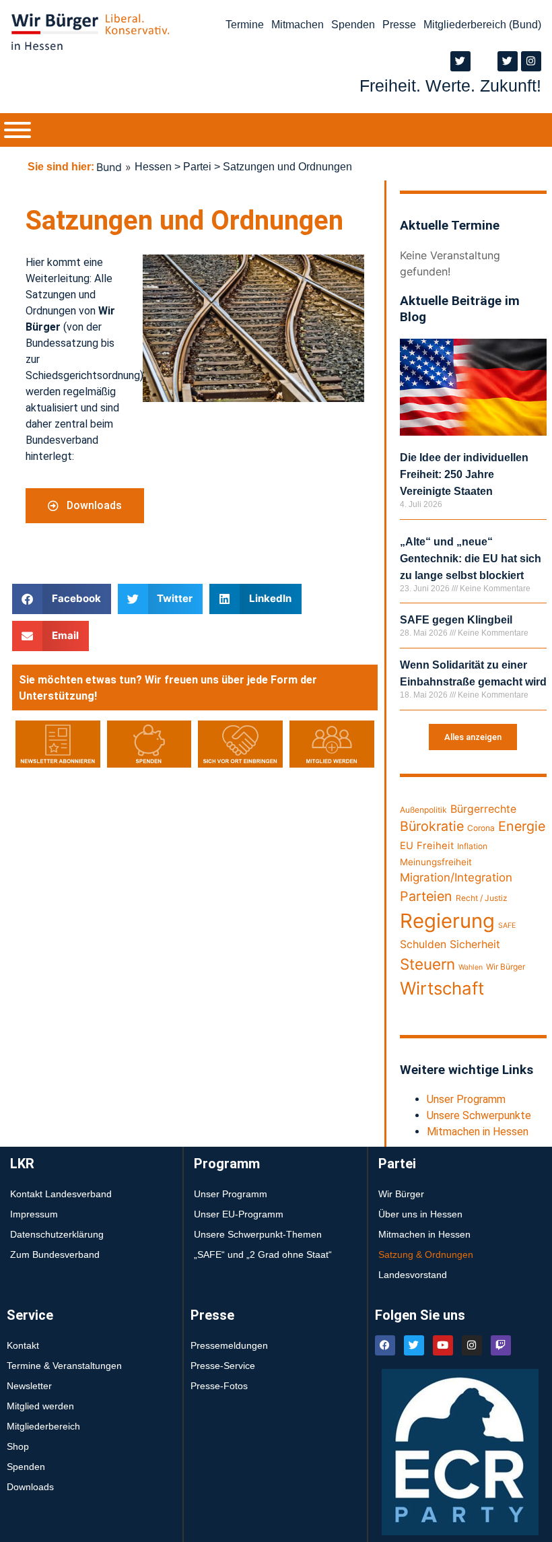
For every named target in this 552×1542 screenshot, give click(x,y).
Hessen (153, 166)
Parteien (426, 896)
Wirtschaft (442, 988)
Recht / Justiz (482, 898)
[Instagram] (531, 61)
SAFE (507, 925)
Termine (245, 24)
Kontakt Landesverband (61, 1193)
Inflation (472, 846)
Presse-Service (223, 1365)
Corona (481, 828)
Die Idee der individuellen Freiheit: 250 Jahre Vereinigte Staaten (464, 474)
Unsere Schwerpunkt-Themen (258, 1234)
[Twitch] (501, 1345)
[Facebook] (385, 1345)
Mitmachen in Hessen (477, 1131)
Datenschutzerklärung (57, 1234)
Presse (399, 24)
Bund (109, 167)
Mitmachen (297, 24)
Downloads (30, 1486)
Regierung (447, 921)
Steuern (427, 964)
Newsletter (29, 1385)
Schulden (423, 944)
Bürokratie (432, 826)
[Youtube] (443, 1345)
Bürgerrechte (483, 809)
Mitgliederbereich (43, 1426)
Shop (18, 1446)
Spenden (353, 24)
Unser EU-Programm (238, 1214)
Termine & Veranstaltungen (64, 1365)
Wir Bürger (505, 967)
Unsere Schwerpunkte (479, 1115)
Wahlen (470, 967)
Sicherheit (475, 944)
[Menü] (17, 130)
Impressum (34, 1214)
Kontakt (23, 1345)
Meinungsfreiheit (436, 862)
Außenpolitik (423, 810)
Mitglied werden (40, 1406)
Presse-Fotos (219, 1385)
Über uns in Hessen (420, 1214)
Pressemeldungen (229, 1345)
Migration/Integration (456, 877)
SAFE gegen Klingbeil (456, 620)
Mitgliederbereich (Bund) (482, 24)
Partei (197, 166)
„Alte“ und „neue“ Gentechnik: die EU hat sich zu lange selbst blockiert (470, 558)
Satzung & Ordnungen (425, 1254)
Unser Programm (466, 1099)
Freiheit (435, 846)
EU (406, 846)
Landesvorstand (412, 1274)
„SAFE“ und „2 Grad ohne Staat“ (263, 1254)
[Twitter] (460, 61)
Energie (521, 826)
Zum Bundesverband (55, 1254)
